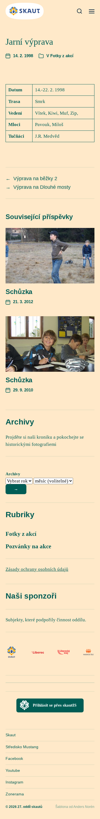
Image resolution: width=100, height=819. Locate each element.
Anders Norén (83, 807)
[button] (80, 11)
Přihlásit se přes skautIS (54, 705)
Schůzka (19, 291)
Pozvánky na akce (28, 546)
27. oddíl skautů (30, 807)
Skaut (11, 735)
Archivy (13, 474)
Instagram (14, 782)
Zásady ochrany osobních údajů (37, 569)
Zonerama (15, 794)
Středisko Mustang (22, 747)
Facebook (14, 758)
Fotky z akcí (61, 55)
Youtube (13, 770)
